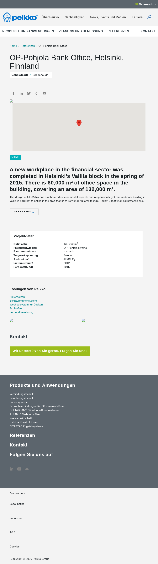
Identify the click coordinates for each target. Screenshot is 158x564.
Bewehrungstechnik (22, 398)
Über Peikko (50, 17)
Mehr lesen (23, 211)
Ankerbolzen (17, 296)
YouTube (19, 467)
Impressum (16, 518)
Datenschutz (17, 493)
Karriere (137, 17)
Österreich (146, 4)
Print (37, 93)
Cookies (14, 546)
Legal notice (17, 503)
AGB (12, 532)
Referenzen (118, 31)
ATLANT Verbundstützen (25, 414)
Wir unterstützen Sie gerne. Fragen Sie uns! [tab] (50, 351)
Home (13, 45)
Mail (44, 93)
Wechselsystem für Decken (26, 304)
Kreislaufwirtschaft (21, 418)
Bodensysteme (19, 402)
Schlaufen (16, 308)
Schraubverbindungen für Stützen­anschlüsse (37, 406)
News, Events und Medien (108, 17)
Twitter (29, 93)
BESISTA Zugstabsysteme (26, 426)
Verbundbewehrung (22, 312)
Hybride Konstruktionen (24, 422)
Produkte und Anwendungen (28, 31)
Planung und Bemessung (81, 31)
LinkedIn (21, 93)
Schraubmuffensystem (23, 300)
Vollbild (15, 157)
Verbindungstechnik (22, 393)
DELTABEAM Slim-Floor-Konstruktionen (35, 410)
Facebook (13, 93)
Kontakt (148, 31)
